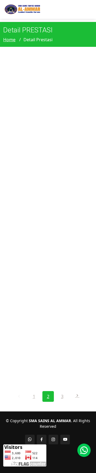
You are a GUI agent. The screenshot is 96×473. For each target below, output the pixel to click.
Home (9, 40)
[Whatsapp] (84, 450)
